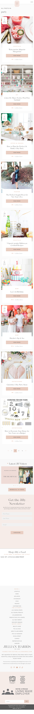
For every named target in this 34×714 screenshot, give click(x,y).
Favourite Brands (17, 622)
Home (17, 594)
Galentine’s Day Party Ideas (17, 385)
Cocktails (17, 46)
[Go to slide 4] (19, 486)
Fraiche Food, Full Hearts (17, 617)
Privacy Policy (12, 707)
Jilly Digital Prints (17, 610)
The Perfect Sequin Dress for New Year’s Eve (17, 196)
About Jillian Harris (17, 631)
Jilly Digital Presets (17, 612)
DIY (17, 95)
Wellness (17, 596)
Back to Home (17, 626)
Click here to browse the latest (17, 554)
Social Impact (17, 636)
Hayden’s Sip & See (17, 338)
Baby (17, 288)
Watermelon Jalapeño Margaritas (17, 50)
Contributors (17, 606)
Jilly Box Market (17, 620)
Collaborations (17, 615)
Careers (16, 643)
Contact (17, 638)
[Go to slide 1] (14, 485)
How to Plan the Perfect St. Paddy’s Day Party (17, 147)
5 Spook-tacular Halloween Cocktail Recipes (17, 244)
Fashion (17, 191)
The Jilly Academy (17, 633)
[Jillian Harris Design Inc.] (17, 646)
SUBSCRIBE (17, 532)
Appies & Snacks (17, 143)
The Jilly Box (17, 628)
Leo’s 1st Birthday (17, 292)
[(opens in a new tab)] (17, 475)
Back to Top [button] (16, 708)
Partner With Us (17, 641)
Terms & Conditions (20, 707)
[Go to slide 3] (17, 485)
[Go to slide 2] (16, 485)
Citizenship (17, 598)
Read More (17, 55)
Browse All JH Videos (17, 489)
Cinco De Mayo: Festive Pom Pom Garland (17, 99)
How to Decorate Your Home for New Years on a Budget (17, 432)
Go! (27, 701)
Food (17, 601)
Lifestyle (17, 591)
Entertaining (17, 381)
